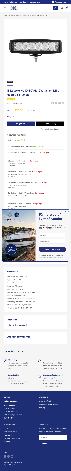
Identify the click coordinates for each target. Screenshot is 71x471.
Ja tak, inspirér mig (52, 249)
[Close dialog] (67, 211)
